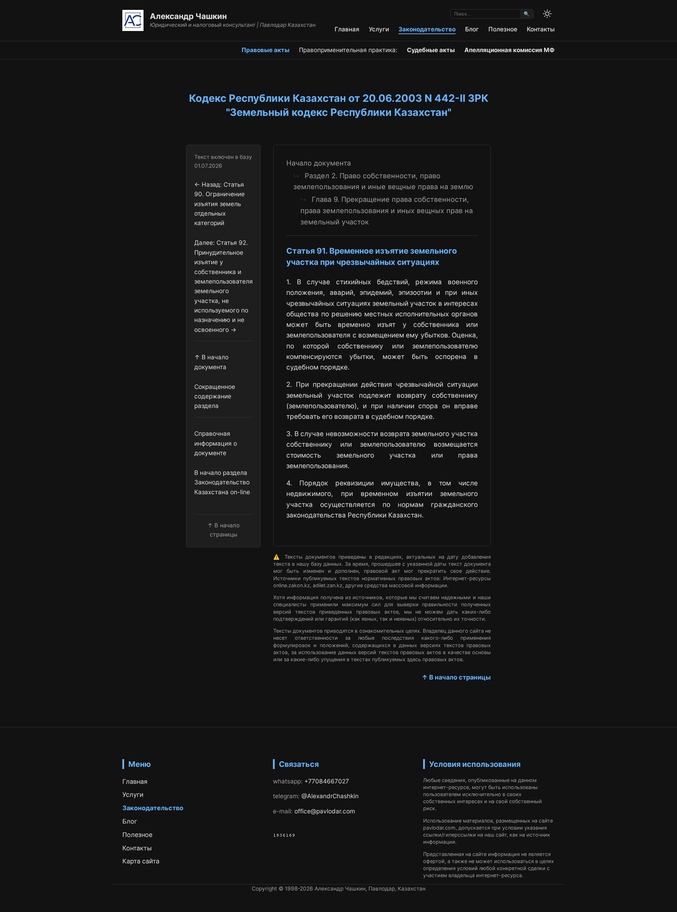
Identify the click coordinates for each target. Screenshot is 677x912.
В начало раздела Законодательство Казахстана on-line (222, 482)
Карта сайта (140, 861)
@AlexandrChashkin (330, 796)
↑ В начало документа (211, 361)
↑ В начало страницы (456, 677)
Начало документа (318, 163)
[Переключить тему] (547, 13)
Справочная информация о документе (215, 443)
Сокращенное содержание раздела (214, 396)
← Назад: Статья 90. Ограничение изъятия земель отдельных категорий (219, 204)
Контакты (541, 29)
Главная (347, 29)
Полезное (502, 29)
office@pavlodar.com (324, 811)
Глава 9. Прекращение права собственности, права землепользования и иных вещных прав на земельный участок (386, 210)
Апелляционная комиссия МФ (509, 50)
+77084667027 (326, 781)
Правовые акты (265, 50)
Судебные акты (431, 50)
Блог (472, 29)
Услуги (379, 29)
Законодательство (427, 29)
